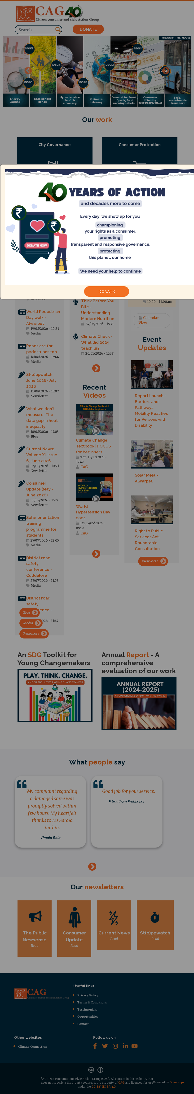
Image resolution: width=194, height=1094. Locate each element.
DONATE (106, 291)
